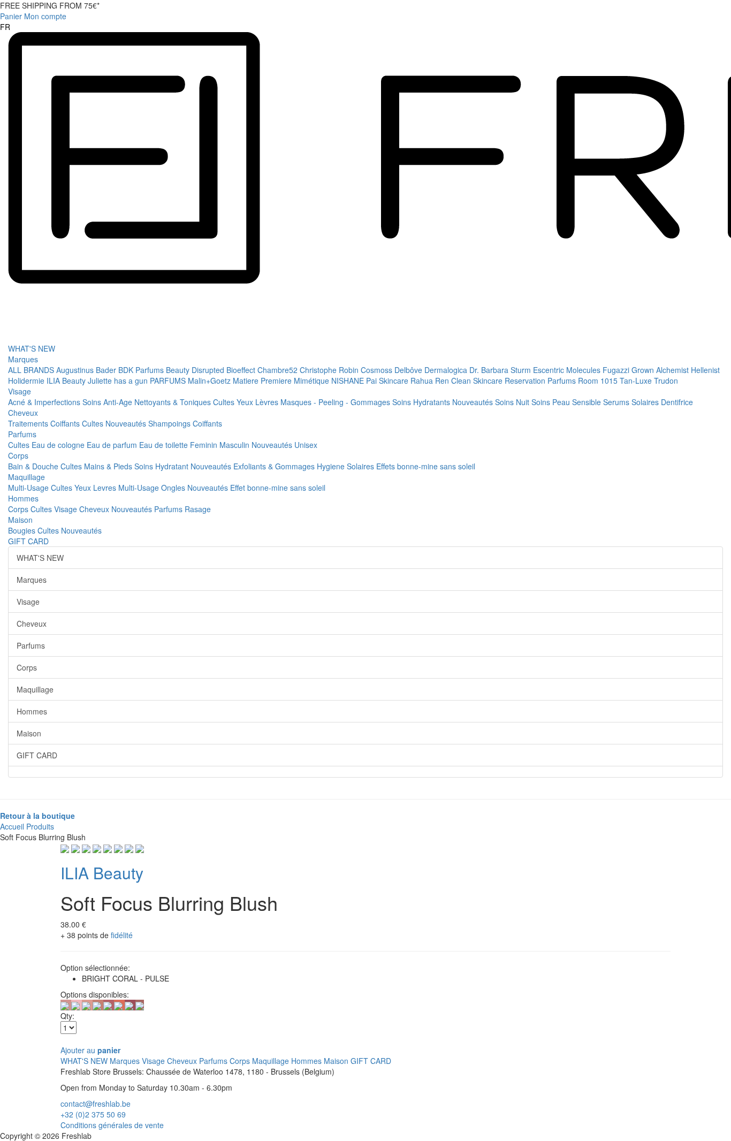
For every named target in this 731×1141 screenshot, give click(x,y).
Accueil (12, 826)
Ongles (174, 487)
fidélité (122, 935)
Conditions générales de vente (112, 1125)
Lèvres (267, 402)
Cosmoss (377, 369)
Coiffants (66, 423)
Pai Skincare (388, 380)
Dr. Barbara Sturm (501, 369)
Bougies (22, 530)
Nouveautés (473, 402)
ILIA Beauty (67, 380)
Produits (40, 826)
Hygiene (332, 466)
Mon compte (45, 16)
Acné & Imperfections (45, 402)
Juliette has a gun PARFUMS (138, 380)
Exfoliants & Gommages (275, 466)
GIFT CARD (28, 541)
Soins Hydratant (162, 466)
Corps (18, 455)
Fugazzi (617, 369)
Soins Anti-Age (108, 402)
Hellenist (705, 369)
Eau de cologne (59, 444)
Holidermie (27, 380)
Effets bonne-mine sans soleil (425, 466)
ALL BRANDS (32, 369)
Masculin (235, 444)
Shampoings (170, 423)
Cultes (225, 402)
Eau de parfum (113, 444)
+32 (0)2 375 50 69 (93, 1114)
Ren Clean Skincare (470, 380)
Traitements (29, 423)
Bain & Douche (34, 466)
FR (5, 26)
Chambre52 (278, 369)
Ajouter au (90, 1050)
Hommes (23, 498)
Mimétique (312, 380)
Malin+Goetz (210, 380)
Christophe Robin (330, 369)
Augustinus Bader (87, 369)
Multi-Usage (29, 487)
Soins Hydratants (422, 402)
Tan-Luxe (637, 380)
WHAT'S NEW (31, 348)
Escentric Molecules (568, 369)
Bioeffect (241, 369)
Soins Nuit (513, 402)
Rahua (422, 380)
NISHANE (348, 380)
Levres (105, 487)
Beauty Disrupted (196, 369)
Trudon (666, 380)
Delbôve (409, 369)
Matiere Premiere (263, 380)
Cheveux (23, 412)
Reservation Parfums (541, 380)
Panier (11, 16)
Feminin (204, 444)
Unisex (305, 444)
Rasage (198, 509)
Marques (23, 359)
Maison (20, 519)
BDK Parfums (142, 369)
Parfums (22, 434)
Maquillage (26, 476)
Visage (19, 391)
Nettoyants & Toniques (173, 402)
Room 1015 (599, 380)
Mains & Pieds (109, 466)
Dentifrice (677, 402)
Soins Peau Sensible (567, 402)
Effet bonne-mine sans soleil (277, 487)
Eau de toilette (164, 444)
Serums (617, 402)
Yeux (246, 402)
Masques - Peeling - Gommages (336, 402)
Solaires (646, 402)
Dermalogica (446, 369)
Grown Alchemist (661, 369)
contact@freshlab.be (95, 1103)
